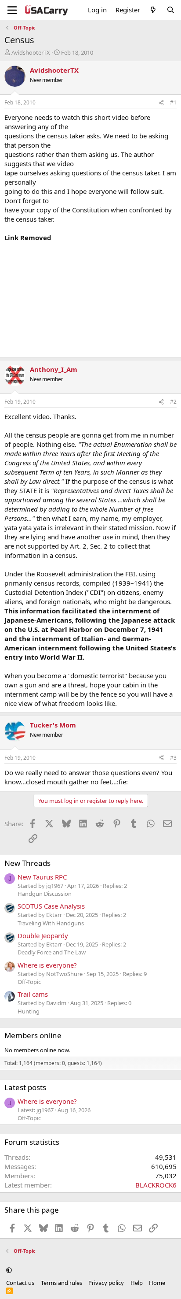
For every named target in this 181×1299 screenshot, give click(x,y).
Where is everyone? (47, 965)
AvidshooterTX (30, 52)
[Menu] (12, 10)
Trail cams (33, 994)
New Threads (27, 863)
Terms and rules (61, 1283)
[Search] (170, 10)
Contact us (20, 1283)
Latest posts (25, 1087)
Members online (33, 1035)
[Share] (161, 103)
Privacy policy (106, 1283)
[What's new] (153, 10)
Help (136, 1283)
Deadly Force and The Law (52, 952)
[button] (9, 1270)
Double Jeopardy (43, 935)
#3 (173, 757)
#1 (173, 102)
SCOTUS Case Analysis (51, 906)
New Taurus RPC (42, 876)
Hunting (29, 1011)
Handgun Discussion (45, 894)
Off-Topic (29, 982)
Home (157, 1283)
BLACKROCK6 (156, 1184)
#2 (173, 401)
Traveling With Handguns (51, 923)
